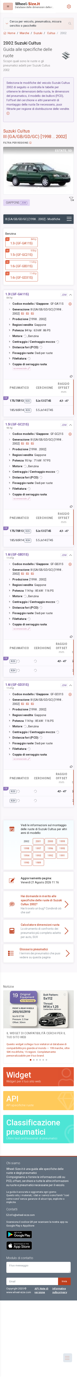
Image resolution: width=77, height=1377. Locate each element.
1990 (26, 862)
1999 (62, 841)
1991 (62, 855)
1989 (38, 862)
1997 (38, 848)
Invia (64, 1281)
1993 (38, 855)
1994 (26, 855)
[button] (38, 24)
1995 (62, 848)
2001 (38, 841)
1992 (50, 855)
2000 (50, 841)
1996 (50, 848)
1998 (26, 848)
